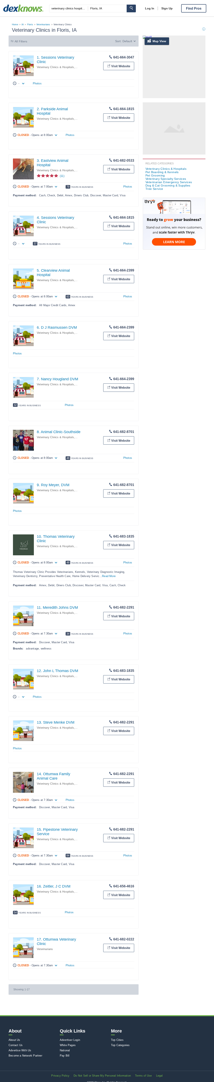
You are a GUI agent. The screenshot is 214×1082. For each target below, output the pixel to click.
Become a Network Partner (25, 1055)
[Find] (131, 8)
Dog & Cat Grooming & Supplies (167, 185)
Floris (30, 24)
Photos (37, 83)
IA (23, 24)
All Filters (21, 41)
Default (127, 41)
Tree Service (154, 188)
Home (15, 24)
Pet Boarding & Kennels (162, 172)
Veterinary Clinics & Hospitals (55, 67)
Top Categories (120, 1045)
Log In (149, 8)
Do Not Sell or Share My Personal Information (102, 1075)
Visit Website (120, 66)
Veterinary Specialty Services (165, 178)
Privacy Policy (60, 1075)
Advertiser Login (70, 1039)
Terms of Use (143, 1075)
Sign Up (167, 8)
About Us (14, 1039)
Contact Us (16, 1045)
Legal (159, 1075)
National (65, 1050)
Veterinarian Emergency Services (168, 182)
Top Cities (117, 1039)
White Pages (68, 1045)
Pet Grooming (155, 175)
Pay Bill (65, 1055)
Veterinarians (43, 24)
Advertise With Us (20, 1050)
